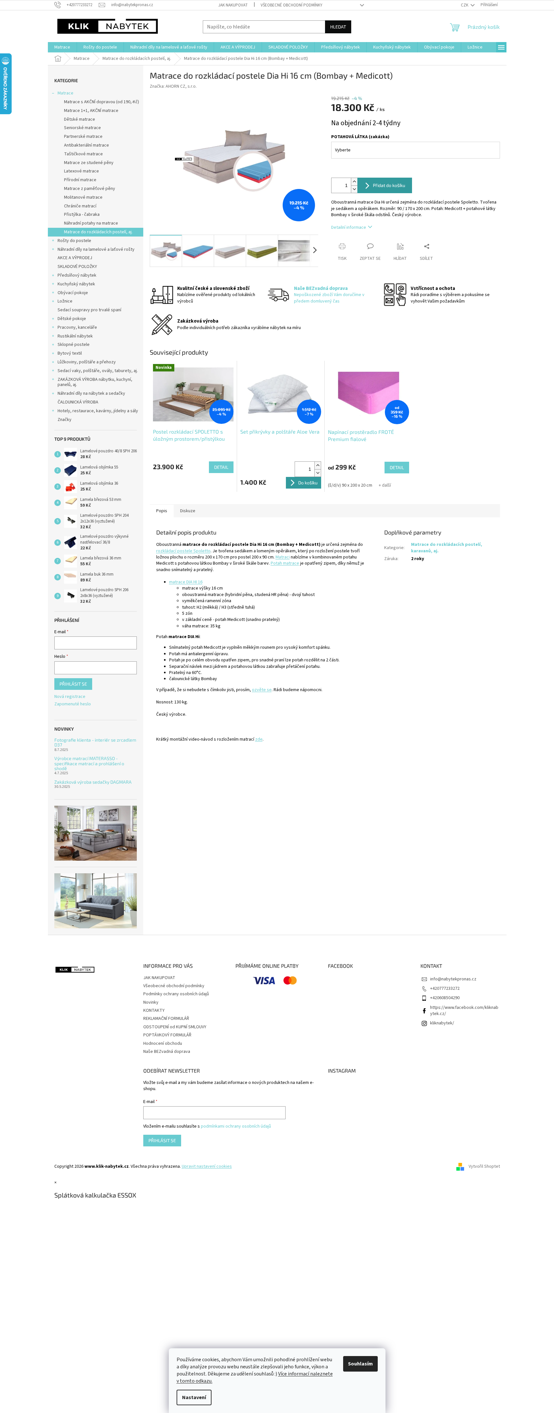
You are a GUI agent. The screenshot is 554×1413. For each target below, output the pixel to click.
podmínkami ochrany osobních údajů (236, 1126)
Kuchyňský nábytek (76, 284)
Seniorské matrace (82, 128)
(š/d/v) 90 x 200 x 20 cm (350, 485)
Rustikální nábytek (75, 336)
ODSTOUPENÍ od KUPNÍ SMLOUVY (174, 1027)
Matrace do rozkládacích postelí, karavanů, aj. (446, 547)
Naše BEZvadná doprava (166, 1051)
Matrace (65, 93)
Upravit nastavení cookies (207, 1166)
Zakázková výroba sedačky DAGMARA (93, 781)
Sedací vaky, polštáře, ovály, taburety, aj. (98, 371)
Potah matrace (285, 563)
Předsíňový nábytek (77, 275)
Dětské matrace (79, 119)
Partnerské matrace (83, 136)
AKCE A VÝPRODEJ (75, 258)
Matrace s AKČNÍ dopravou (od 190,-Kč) (101, 102)
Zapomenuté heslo (72, 704)
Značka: (173, 86)
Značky (64, 419)
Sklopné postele (74, 344)
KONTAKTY (154, 1010)
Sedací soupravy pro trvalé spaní (89, 310)
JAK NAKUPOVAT (233, 5)
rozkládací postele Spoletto (183, 551)
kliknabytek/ (442, 1023)
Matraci (283, 557)
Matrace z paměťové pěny (89, 188)
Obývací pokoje (73, 293)
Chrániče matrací (80, 206)
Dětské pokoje (72, 318)
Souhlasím (360, 1363)
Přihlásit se (73, 684)
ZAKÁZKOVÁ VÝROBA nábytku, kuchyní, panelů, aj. (95, 382)
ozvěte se (262, 690)
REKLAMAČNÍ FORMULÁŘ (166, 1018)
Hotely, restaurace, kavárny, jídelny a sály (98, 411)
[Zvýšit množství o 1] (354, 181)
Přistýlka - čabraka (82, 214)
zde (259, 739)
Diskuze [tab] (187, 511)
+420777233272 (445, 988)
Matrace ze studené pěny (89, 163)
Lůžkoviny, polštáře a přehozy (87, 362)
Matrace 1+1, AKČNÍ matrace (91, 110)
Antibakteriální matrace (86, 145)
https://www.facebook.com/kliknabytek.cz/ (464, 1010)
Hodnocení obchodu (162, 1043)
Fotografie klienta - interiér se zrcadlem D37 (95, 742)
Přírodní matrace (80, 180)
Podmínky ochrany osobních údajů (176, 994)
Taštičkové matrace (83, 154)
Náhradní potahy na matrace (91, 223)
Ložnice (65, 301)
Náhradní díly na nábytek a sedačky (91, 393)
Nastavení (194, 1397)
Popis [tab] (161, 511)
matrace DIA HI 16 (185, 582)
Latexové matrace (81, 171)
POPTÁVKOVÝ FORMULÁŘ (167, 1035)
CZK (465, 5)
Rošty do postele (74, 240)
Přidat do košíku (389, 185)
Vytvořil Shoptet (484, 1166)
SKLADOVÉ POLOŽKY (77, 266)
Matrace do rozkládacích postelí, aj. (98, 232)
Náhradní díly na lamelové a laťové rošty (96, 249)
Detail (221, 467)
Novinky (150, 1002)
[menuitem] (62, 47)
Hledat (338, 26)
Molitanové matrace (83, 197)
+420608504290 (445, 998)
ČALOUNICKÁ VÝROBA (78, 402)
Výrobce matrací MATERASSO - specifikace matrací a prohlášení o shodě (89, 763)
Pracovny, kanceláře (77, 327)
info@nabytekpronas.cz (453, 979)
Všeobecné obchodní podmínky (291, 5)
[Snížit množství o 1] (354, 189)
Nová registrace (69, 697)
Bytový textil (70, 353)
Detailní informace (348, 227)
